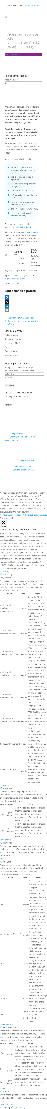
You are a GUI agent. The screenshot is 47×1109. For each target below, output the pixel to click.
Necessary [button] (4, 571)
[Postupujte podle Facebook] (40, 448)
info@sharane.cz (34, 5)
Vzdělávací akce (11, 80)
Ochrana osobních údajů (23, 470)
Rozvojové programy (13, 339)
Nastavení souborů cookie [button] (11, 515)
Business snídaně (12, 343)
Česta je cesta (11, 351)
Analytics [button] (4, 858)
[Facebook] (23, 297)
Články (7, 347)
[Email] (23, 310)
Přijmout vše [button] (41, 515)
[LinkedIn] (23, 306)
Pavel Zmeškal (31, 232)
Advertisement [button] (6, 1024)
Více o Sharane (11, 54)
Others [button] (3, 1088)
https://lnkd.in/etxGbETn (15, 278)
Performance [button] (5, 839)
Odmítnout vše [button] (29, 515)
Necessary (7, 574)
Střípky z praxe (11, 355)
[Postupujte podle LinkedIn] (35, 448)
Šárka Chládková (23, 227)
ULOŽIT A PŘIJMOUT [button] (8, 1104)
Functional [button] (4, 785)
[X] (23, 302)
